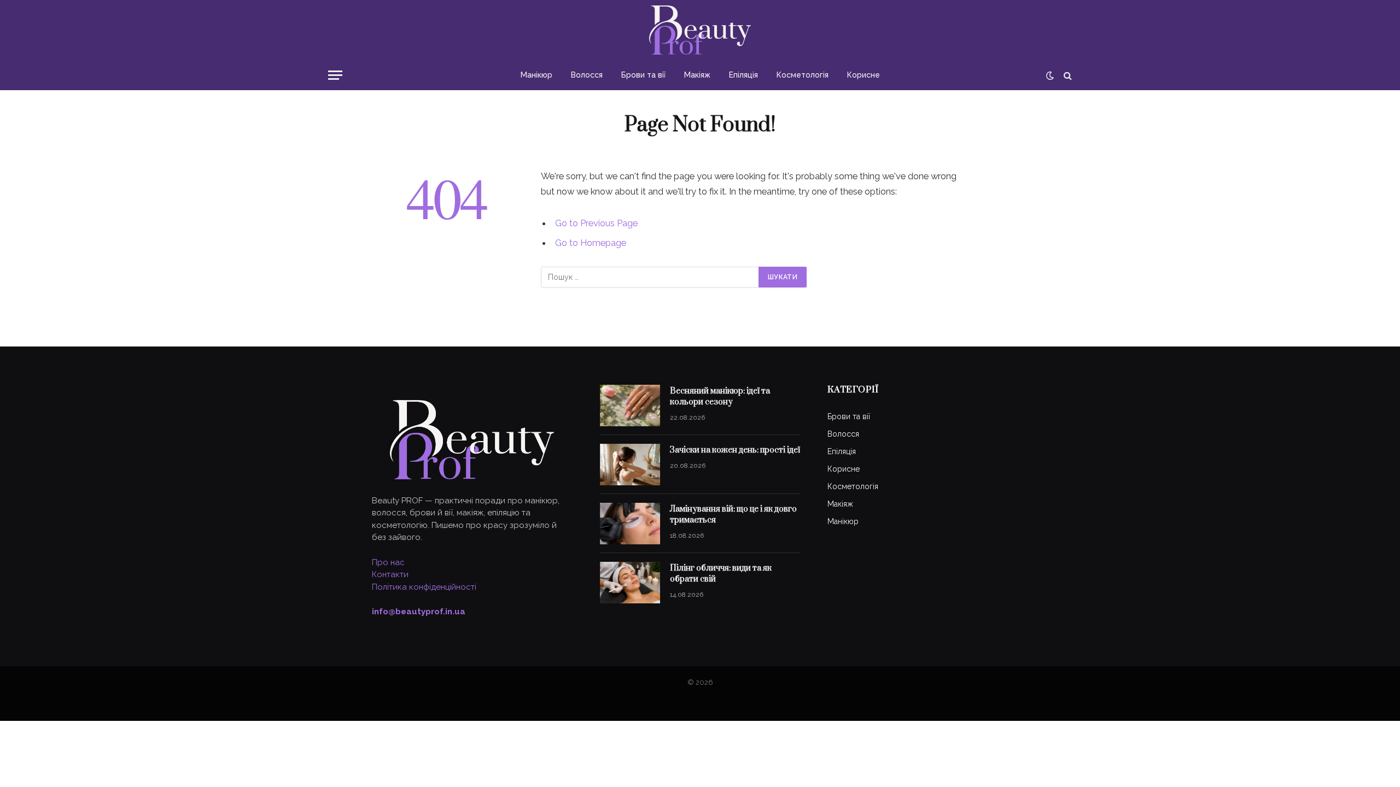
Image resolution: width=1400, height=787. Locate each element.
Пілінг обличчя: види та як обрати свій (721, 573)
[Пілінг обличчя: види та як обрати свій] (630, 582)
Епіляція (743, 75)
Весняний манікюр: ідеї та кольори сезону (720, 396)
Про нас (388, 562)
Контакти (390, 574)
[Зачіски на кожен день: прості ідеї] (630, 464)
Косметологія (803, 75)
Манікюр (536, 75)
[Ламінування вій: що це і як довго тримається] (630, 523)
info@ (418, 611)
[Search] (1066, 75)
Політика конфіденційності (424, 587)
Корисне (863, 75)
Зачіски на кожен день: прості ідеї (735, 450)
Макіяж (697, 75)
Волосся (587, 75)
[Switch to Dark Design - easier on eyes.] (1050, 75)
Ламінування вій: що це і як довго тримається (733, 514)
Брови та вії (643, 75)
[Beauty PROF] (700, 30)
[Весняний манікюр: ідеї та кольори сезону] (630, 405)
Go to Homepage (590, 242)
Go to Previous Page (596, 223)
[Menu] (335, 75)
